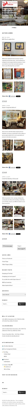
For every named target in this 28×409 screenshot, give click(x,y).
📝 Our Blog (5, 352)
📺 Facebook (5, 359)
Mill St (5, 356)
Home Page (5, 261)
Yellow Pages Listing (7, 264)
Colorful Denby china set (10, 179)
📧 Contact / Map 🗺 (7, 364)
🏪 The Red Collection (7, 346)
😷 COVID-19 (7, 366)
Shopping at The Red (7, 273)
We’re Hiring (7, 369)
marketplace (7, 361)
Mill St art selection (8, 39)
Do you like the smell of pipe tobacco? (11, 279)
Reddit (5, 101)
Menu (14, 27)
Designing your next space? (9, 276)
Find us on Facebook (7, 258)
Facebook (12, 96)
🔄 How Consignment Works (9, 349)
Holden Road (7, 354)
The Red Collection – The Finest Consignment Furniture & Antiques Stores (13, 12)
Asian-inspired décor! (9, 107)
